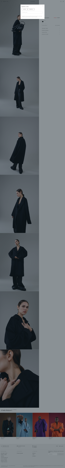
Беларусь (31, 9)
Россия (24, 9)
